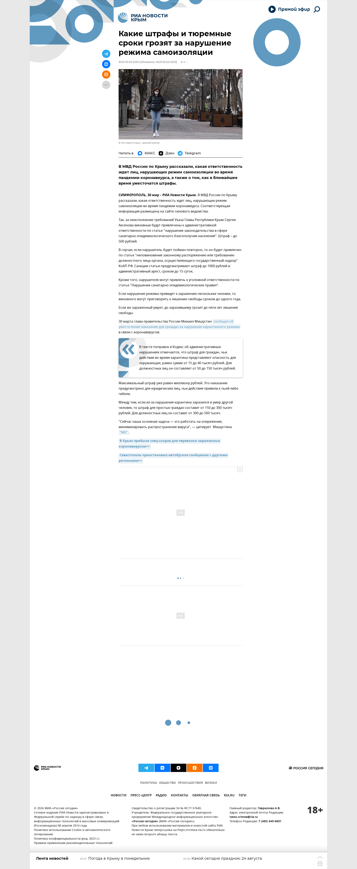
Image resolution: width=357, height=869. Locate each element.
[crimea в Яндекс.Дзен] (178, 768)
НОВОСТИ (118, 795)
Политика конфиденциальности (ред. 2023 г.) (66, 839)
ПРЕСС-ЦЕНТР (141, 795)
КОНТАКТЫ (179, 795)
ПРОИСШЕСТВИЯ (190, 783)
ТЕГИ (242, 795)
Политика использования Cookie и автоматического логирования (72, 832)
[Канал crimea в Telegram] (146, 768)
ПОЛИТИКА (148, 783)
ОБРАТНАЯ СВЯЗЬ (206, 795)
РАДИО (161, 795)
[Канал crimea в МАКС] (211, 768)
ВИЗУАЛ (211, 783)
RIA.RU (229, 795)
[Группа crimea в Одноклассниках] (194, 768)
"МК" (124, 432)
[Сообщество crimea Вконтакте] (162, 768)
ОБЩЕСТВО (167, 783)
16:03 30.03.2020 (129, 62)
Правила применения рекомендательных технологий (73, 843)
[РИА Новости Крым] (142, 17)
